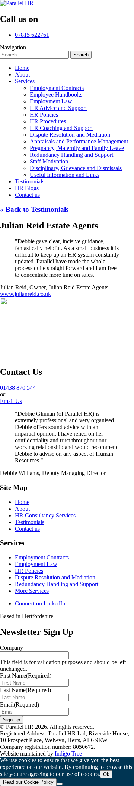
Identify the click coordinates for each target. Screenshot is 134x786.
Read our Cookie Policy (28, 782)
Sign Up (11, 719)
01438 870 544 (18, 387)
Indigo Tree (68, 753)
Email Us (11, 401)
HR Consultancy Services (45, 515)
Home (22, 502)
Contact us (27, 529)
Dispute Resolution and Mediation (55, 577)
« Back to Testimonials (34, 209)
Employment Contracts (42, 557)
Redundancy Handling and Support (56, 584)
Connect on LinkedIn (40, 603)
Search (81, 55)
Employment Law (36, 564)
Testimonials (29, 522)
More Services (32, 591)
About (22, 509)
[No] (60, 784)
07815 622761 (32, 35)
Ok (106, 774)
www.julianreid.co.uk (25, 294)
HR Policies (29, 571)
